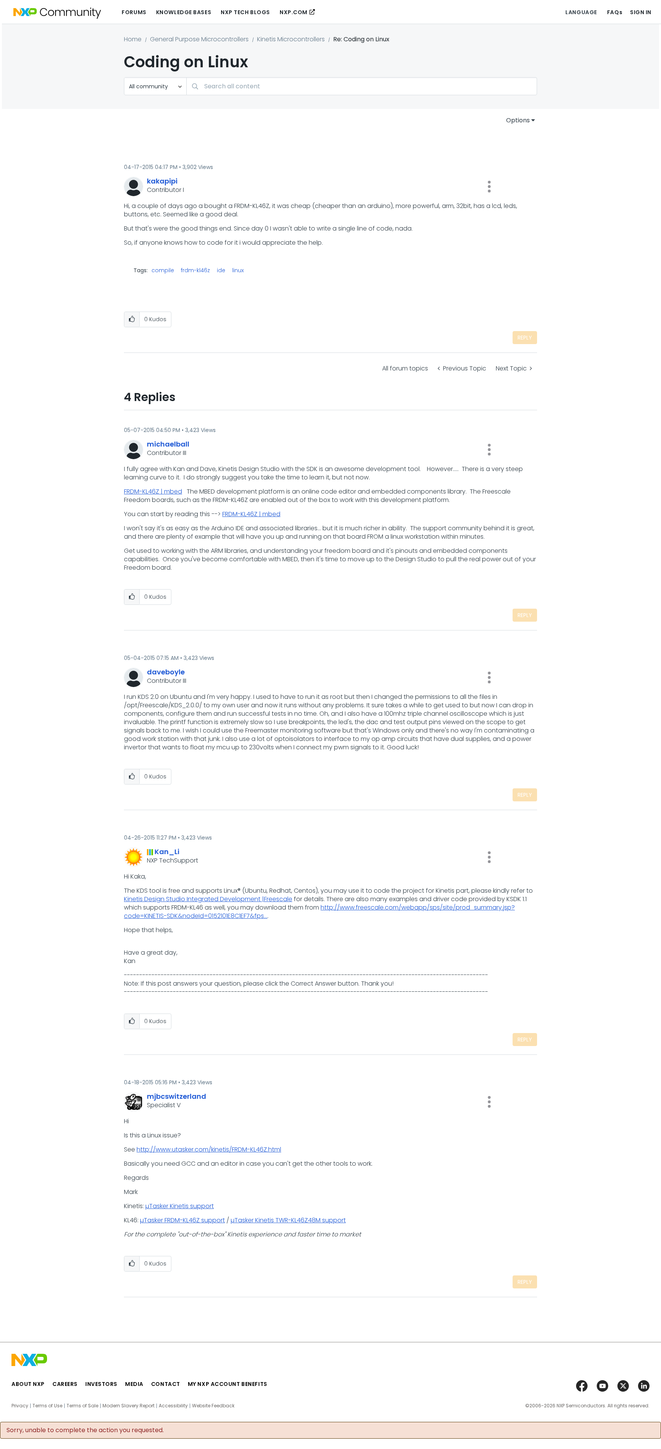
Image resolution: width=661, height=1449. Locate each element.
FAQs (614, 12)
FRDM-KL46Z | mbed (153, 491)
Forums (134, 12)
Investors (101, 1384)
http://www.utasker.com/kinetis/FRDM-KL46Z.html (209, 1149)
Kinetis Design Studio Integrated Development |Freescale (208, 899)
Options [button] (518, 120)
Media (134, 1384)
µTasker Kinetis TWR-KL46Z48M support (288, 1220)
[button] (489, 186)
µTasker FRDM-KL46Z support (182, 1220)
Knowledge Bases (183, 12)
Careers (65, 1384)
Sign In (640, 12)
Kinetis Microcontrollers (291, 39)
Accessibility (173, 1406)
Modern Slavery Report (129, 1406)
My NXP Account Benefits (227, 1384)
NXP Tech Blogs (245, 12)
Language (581, 12)
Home (133, 39)
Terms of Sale (82, 1406)
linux (238, 270)
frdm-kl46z (195, 270)
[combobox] (361, 86)
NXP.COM (294, 12)
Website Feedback (213, 1406)
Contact (165, 1384)
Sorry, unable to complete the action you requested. (85, 1430)
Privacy (19, 1406)
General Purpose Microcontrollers (199, 39)
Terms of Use (47, 1406)
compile (162, 270)
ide (221, 270)
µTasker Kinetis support (179, 1206)
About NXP (28, 1384)
